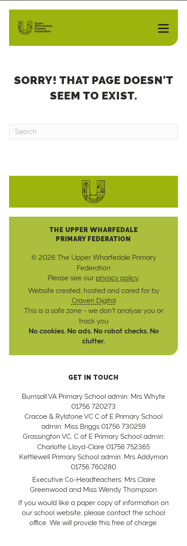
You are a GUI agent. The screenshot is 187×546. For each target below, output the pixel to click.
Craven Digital (94, 300)
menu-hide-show (160, 28)
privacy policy (117, 278)
